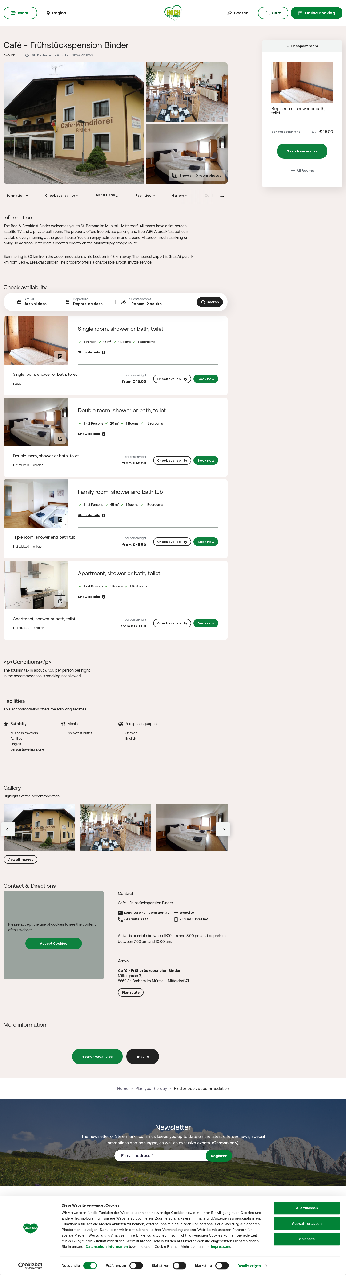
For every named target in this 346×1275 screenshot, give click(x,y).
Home (123, 1088)
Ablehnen (307, 1239)
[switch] (136, 1265)
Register (219, 1156)
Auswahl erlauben (307, 1223)
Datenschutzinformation (107, 1247)
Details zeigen (249, 1266)
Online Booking (320, 12)
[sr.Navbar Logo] (173, 12)
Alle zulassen (307, 1208)
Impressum (220, 1247)
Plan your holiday (151, 1088)
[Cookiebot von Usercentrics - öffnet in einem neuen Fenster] (30, 1265)
